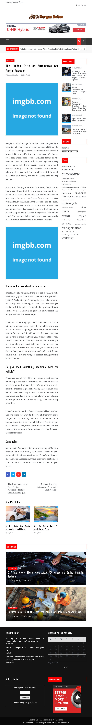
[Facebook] (8, 474)
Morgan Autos (31, 703)
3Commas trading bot (68, 166)
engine (83, 187)
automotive (71, 174)
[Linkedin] (24, 474)
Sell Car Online (81, 220)
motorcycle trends (67, 207)
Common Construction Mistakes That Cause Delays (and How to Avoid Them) (79, 106)
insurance (80, 193)
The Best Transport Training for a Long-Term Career (79, 131)
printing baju (82, 211)
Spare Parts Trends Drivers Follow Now (79, 119)
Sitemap (59, 720)
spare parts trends (80, 224)
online (83, 207)
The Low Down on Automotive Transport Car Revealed (46, 487)
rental (66, 216)
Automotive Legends (68, 178)
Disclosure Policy (47, 720)
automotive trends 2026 (69, 181)
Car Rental (10, 60)
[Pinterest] (18, 474)
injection (66, 193)
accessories (68, 169)
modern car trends (67, 200)
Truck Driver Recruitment (69, 232)
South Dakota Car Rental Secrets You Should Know (18, 528)
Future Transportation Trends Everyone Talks (79, 90)
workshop (67, 238)
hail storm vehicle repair (78, 190)
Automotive (12, 568)
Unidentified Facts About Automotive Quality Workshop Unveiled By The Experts (54, 49)
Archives (65, 148)
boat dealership (66, 184)
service (66, 223)
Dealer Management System (70, 187)
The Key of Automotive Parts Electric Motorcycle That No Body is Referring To (17, 488)
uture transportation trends (70, 235)
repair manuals (66, 220)
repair (82, 216)
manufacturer (79, 196)
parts (65, 211)
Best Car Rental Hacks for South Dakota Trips (46, 528)
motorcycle (69, 203)
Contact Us (33, 720)
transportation (71, 228)
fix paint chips (66, 190)
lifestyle (66, 196)
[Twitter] (13, 474)
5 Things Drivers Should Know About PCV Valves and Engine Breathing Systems (79, 75)
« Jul (66, 668)
